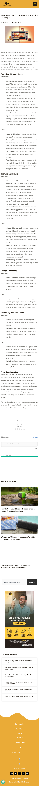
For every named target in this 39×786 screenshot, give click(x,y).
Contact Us (19, 738)
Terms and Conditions (19, 748)
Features (19, 733)
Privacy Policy (17, 752)
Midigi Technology (23, 782)
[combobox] (14, 582)
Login (36, 437)
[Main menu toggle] (35, 4)
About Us (19, 729)
